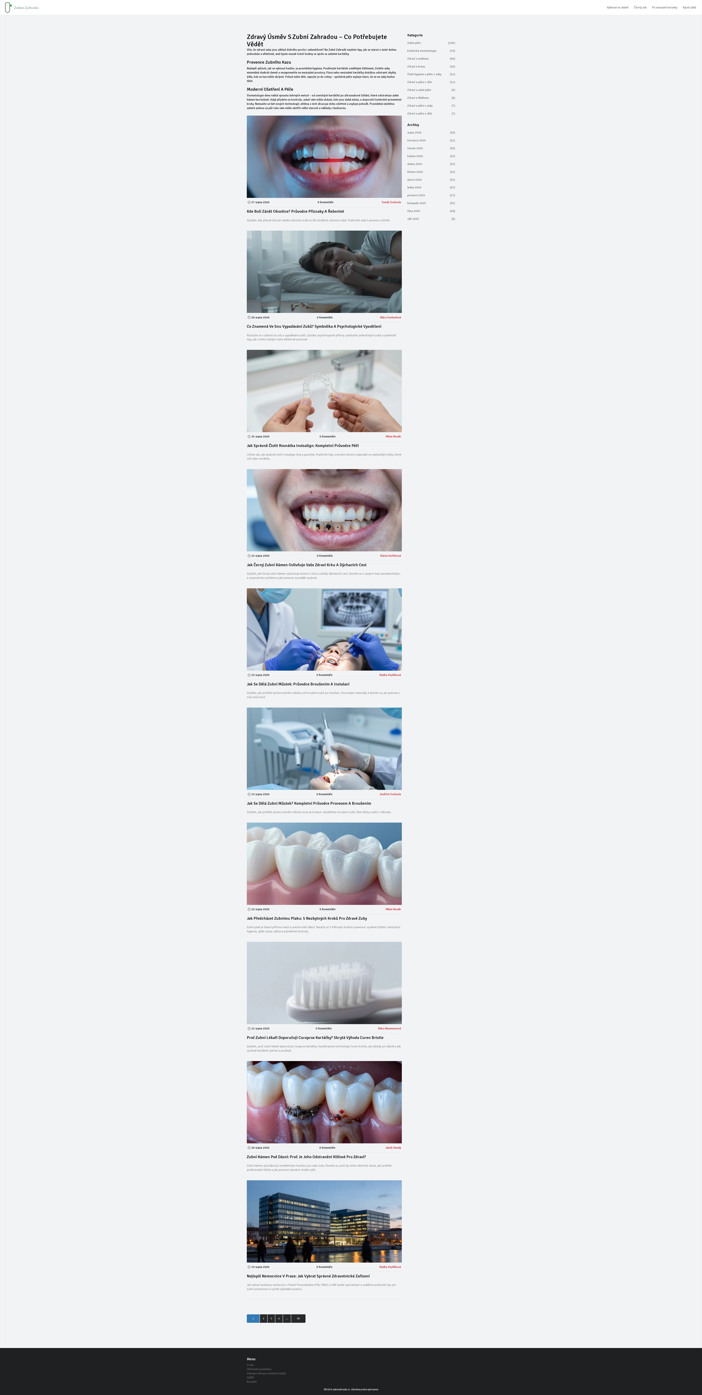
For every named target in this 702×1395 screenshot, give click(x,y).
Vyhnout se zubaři (618, 7)
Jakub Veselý (393, 1148)
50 (298, 1318)
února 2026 (431, 180)
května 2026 (431, 156)
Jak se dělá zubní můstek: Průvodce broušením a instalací (298, 684)
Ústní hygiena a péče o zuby (431, 74)
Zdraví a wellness (431, 59)
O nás (250, 1365)
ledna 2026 (431, 187)
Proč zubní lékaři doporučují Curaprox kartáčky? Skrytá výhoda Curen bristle (315, 1037)
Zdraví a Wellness (431, 98)
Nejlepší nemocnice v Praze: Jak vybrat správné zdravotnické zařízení (308, 1276)
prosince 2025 (431, 195)
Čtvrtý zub (640, 7)
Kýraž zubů (689, 7)
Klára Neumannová (389, 1028)
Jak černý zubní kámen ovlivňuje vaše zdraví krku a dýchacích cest (307, 564)
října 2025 (431, 211)
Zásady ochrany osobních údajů (266, 1373)
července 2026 (431, 140)
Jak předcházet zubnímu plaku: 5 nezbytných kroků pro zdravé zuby (307, 918)
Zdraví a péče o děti (431, 113)
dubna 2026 (431, 164)
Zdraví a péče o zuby (431, 106)
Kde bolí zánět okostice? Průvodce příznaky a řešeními (295, 211)
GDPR (250, 1377)
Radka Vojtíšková (390, 675)
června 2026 (431, 148)
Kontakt (252, 1382)
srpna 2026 (431, 132)
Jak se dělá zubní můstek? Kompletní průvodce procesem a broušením (309, 803)
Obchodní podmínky (259, 1369)
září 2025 (431, 219)
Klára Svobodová (390, 317)
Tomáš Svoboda (391, 202)
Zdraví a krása (431, 66)
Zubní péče (431, 43)
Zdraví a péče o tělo (431, 82)
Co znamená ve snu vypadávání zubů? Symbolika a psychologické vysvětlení (314, 326)
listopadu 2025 (431, 203)
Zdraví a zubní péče (431, 90)
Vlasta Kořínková (390, 556)
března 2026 (431, 172)
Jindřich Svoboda (390, 794)
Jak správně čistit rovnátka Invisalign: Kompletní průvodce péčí (303, 445)
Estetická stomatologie (431, 51)
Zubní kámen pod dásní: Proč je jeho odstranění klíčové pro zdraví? (306, 1156)
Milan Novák (393, 436)
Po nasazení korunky (664, 7)
